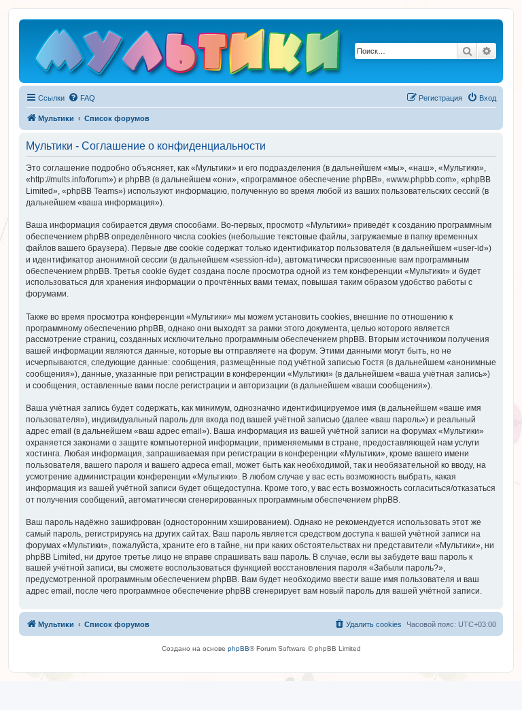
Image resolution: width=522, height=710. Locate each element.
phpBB (238, 648)
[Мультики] (189, 54)
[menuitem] (81, 98)
